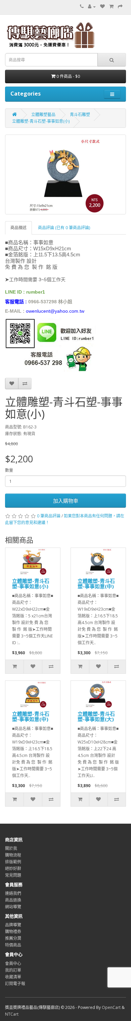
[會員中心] (92, 6)
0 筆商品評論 (48, 516)
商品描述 (18, 228)
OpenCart (111, 1007)
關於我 (11, 848)
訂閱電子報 (15, 983)
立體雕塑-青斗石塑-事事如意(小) (41, 121)
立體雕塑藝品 (43, 114)
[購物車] (111, 6)
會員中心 (13, 963)
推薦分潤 (13, 938)
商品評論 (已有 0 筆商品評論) (64, 228)
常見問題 (13, 875)
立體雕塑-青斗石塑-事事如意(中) (96, 583)
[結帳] (120, 6)
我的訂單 (13, 970)
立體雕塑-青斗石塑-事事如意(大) (96, 716)
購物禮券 (13, 931)
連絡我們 (13, 893)
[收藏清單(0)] (102, 6)
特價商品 (13, 945)
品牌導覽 (13, 925)
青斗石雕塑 (80, 114)
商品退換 (13, 900)
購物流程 (13, 855)
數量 (9, 470)
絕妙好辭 (13, 868)
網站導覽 (13, 907)
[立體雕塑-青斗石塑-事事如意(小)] (65, 174)
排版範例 (13, 862)
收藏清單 (13, 977)
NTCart (11, 1014)
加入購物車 (65, 500)
